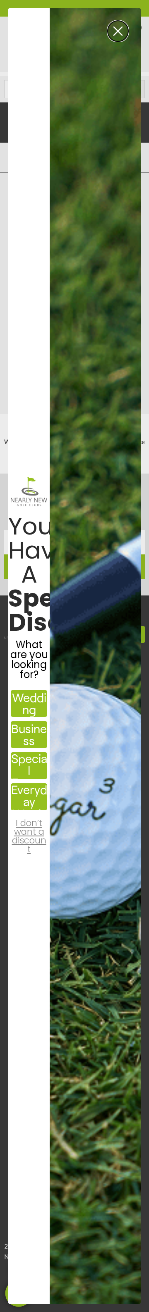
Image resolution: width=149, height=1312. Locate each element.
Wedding (29, 703)
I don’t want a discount (29, 829)
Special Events (29, 765)
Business (29, 734)
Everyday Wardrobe (29, 796)
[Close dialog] (118, 31)
